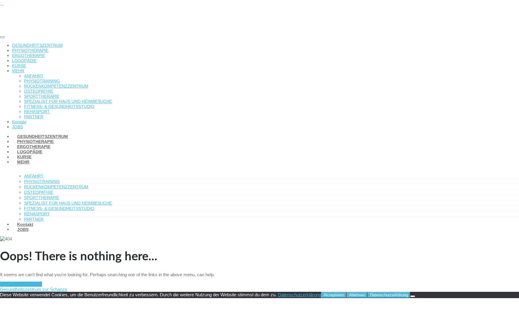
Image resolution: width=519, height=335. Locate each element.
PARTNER (34, 116)
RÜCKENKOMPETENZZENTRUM (56, 86)
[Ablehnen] (412, 296)
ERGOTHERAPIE (28, 55)
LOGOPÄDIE (24, 60)
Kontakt (19, 121)
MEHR (18, 70)
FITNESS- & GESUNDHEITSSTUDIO (59, 106)
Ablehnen (357, 295)
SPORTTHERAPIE (41, 96)
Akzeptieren (333, 295)
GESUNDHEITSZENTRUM (37, 45)
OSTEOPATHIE (38, 91)
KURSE (19, 65)
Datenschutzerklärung (299, 294)
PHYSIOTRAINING (42, 81)
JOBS (23, 229)
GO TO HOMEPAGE (21, 284)
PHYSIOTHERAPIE (30, 50)
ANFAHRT (34, 75)
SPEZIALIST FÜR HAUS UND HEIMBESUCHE (68, 101)
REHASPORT (37, 111)
